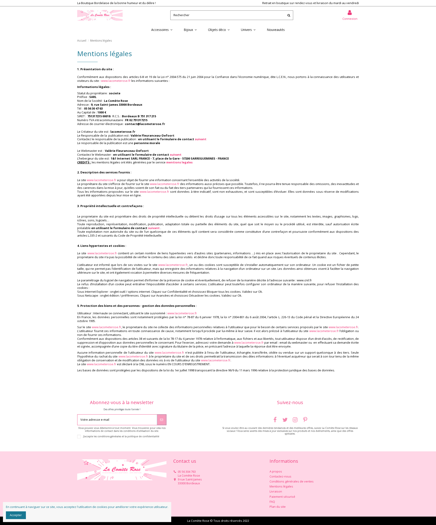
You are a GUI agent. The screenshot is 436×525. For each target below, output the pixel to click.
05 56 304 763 (187, 472)
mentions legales (179, 162)
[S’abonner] (161, 420)
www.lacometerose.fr (116, 81)
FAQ (272, 502)
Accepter (16, 515)
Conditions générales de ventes (292, 481)
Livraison (276, 491)
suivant (200, 139)
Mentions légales (281, 486)
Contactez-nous (280, 476)
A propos (276, 471)
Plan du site (278, 507)
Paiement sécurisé (282, 497)
